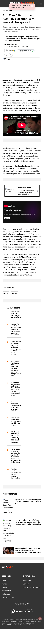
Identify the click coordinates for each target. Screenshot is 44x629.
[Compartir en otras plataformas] (11, 55)
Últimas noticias (8, 597)
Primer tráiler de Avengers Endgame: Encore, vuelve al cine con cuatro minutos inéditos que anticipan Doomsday (22, 38)
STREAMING (7, 591)
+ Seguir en (9, 50)
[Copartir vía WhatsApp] (6, 55)
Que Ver (5, 10)
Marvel (6, 293)
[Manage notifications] (40, 618)
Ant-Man (14, 293)
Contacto (26, 584)
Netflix (4, 587)
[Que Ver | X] (16, 604)
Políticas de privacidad (31, 587)
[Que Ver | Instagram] (22, 604)
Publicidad (27, 580)
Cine (4, 580)
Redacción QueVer (10, 44)
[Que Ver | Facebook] (27, 604)
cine (10, 10)
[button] (41, 3)
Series (4, 584)
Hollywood (6, 594)
